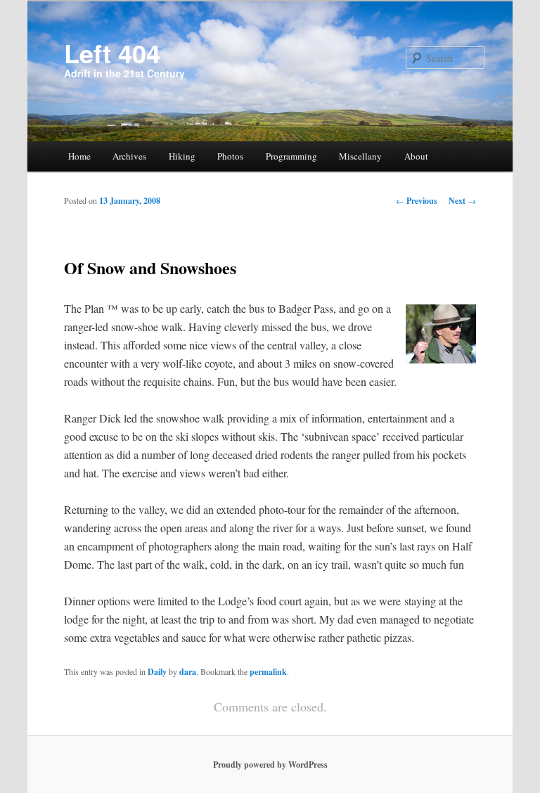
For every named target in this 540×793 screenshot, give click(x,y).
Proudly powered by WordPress (270, 765)
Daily (157, 672)
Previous (416, 201)
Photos (230, 156)
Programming (291, 156)
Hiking (182, 156)
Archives (129, 156)
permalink (268, 672)
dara (187, 672)
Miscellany (360, 156)
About (416, 156)
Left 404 (112, 52)
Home (79, 156)
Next (462, 201)
